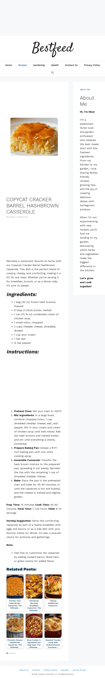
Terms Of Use (79, 670)
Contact (36, 670)
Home (8, 65)
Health (54, 65)
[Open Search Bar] (52, 73)
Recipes (22, 65)
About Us (23, 670)
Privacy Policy (92, 65)
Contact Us (71, 65)
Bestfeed (52, 48)
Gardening (39, 65)
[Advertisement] (52, 18)
